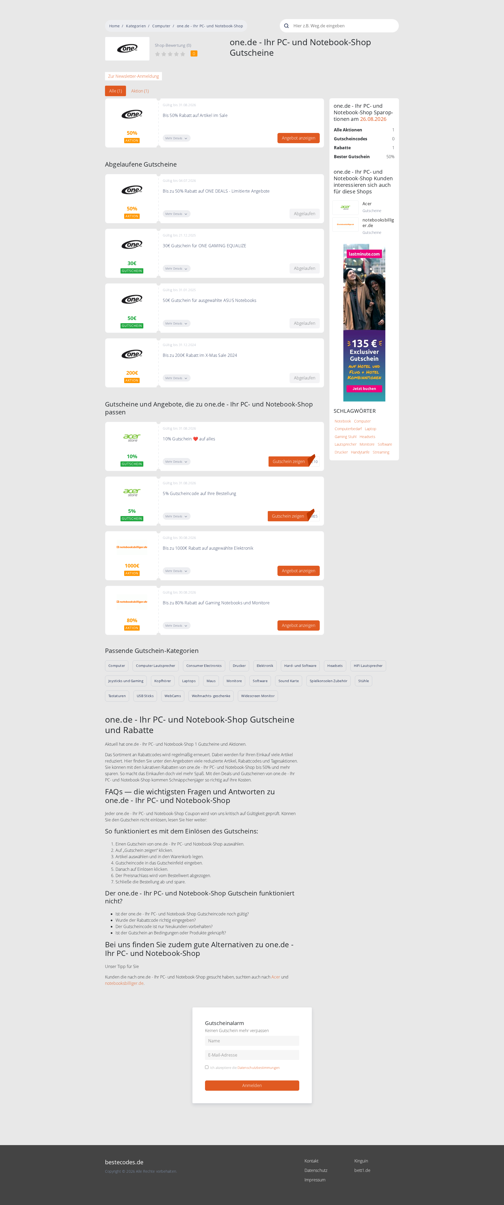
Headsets (367, 436)
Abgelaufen (304, 214)
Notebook (343, 421)
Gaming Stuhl (345, 436)
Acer (275, 977)
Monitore (367, 444)
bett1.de (362, 1170)
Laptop (370, 428)
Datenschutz (315, 1170)
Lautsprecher (345, 444)
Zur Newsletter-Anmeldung (133, 76)
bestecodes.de (124, 1162)
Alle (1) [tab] (115, 91)
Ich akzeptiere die (245, 1068)
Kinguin (361, 1161)
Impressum (315, 1180)
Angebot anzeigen (298, 138)
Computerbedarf (348, 428)
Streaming (381, 452)
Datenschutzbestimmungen (259, 1067)
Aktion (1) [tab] (140, 91)
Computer (161, 25)
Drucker (341, 452)
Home (114, 25)
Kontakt (311, 1161)
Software (385, 444)
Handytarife (360, 452)
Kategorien (136, 25)
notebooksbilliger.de (124, 983)
